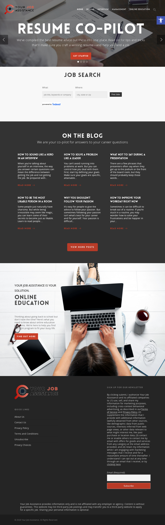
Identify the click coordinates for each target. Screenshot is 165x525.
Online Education (140, 9)
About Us (19, 416)
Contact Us (20, 422)
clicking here (114, 464)
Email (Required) (116, 472)
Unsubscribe (21, 439)
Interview (103, 9)
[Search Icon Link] (155, 12)
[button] (161, 20)
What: (45, 87)
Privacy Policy (22, 428)
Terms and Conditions (26, 433)
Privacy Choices (23, 444)
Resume (90, 9)
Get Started (80, 56)
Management (119, 9)
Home (80, 9)
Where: (79, 87)
